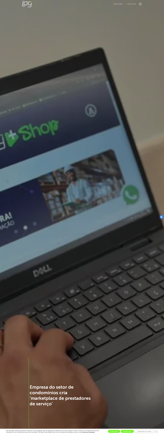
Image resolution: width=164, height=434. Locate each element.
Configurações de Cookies (144, 431)
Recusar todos (127, 431)
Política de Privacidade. (88, 432)
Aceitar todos (114, 431)
